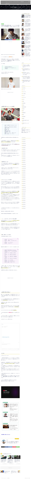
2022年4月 (24, 179)
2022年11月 (24, 166)
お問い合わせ (7, 3)
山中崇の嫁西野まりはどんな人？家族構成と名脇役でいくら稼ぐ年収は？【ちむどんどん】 (26, 16)
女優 (23, 101)
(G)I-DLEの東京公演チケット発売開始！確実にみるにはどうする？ (26, 70)
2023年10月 (24, 145)
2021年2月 (24, 206)
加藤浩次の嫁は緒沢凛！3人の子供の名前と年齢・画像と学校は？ (26, 81)
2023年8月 (24, 149)
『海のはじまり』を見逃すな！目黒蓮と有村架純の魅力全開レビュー (26, 66)
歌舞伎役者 (24, 112)
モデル (23, 99)
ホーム (6, 1)
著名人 (23, 118)
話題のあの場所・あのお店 (26, 121)
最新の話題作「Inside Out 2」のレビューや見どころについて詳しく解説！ (26, 73)
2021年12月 (24, 187)
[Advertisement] (10, 16)
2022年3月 (24, 181)
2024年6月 (24, 139)
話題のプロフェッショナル (26, 123)
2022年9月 (24, 170)
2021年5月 (24, 200)
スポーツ (24, 95)
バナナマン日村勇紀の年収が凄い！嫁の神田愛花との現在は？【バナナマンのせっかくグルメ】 (26, 30)
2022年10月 (24, 168)
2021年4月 (24, 202)
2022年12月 (24, 164)
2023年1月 (24, 162)
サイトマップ (10, 1)
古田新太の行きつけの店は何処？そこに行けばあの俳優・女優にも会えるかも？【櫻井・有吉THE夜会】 (26, 38)
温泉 (23, 114)
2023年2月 (24, 160)
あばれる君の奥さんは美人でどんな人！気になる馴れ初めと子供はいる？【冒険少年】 (26, 77)
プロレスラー (24, 97)
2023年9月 (24, 147)
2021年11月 (24, 189)
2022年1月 (24, 185)
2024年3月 (24, 141)
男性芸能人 (24, 116)
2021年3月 (24, 204)
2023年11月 (24, 143)
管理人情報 (22, 1)
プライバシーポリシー (16, 1)
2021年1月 (24, 208)
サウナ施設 (24, 93)
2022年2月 (24, 183)
